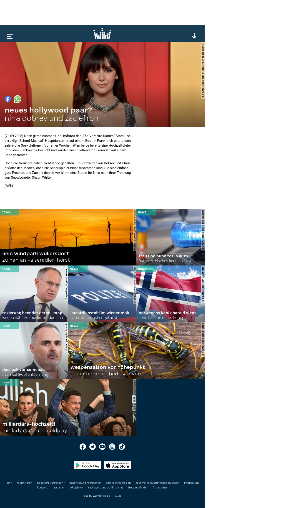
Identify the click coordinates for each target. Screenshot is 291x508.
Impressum (191, 482)
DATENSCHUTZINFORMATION (85, 482)
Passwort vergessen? (51, 482)
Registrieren (24, 482)
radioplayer (76, 487)
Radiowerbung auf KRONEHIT (106, 487)
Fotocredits (160, 487)
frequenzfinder (138, 487)
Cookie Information (118, 482)
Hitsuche (58, 487)
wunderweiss (101, 495)
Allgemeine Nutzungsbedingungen (157, 482)
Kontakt (42, 487)
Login (9, 482)
